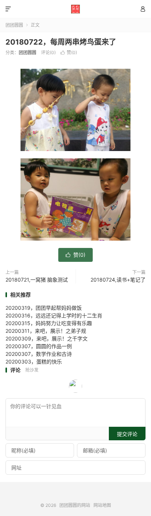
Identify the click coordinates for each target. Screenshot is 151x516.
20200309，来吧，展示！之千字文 (46, 338)
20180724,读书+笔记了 (118, 279)
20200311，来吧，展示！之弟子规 (45, 331)
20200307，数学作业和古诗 (38, 354)
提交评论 (127, 434)
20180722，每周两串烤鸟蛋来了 (60, 42)
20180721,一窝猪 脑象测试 (36, 279)
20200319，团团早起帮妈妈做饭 (43, 308)
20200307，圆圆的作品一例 (38, 346)
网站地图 (102, 505)
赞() (68, 52)
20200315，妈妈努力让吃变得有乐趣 (48, 323)
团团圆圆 (14, 25)
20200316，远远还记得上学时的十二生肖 (53, 315)
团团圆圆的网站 (75, 9)
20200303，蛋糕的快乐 (33, 361)
